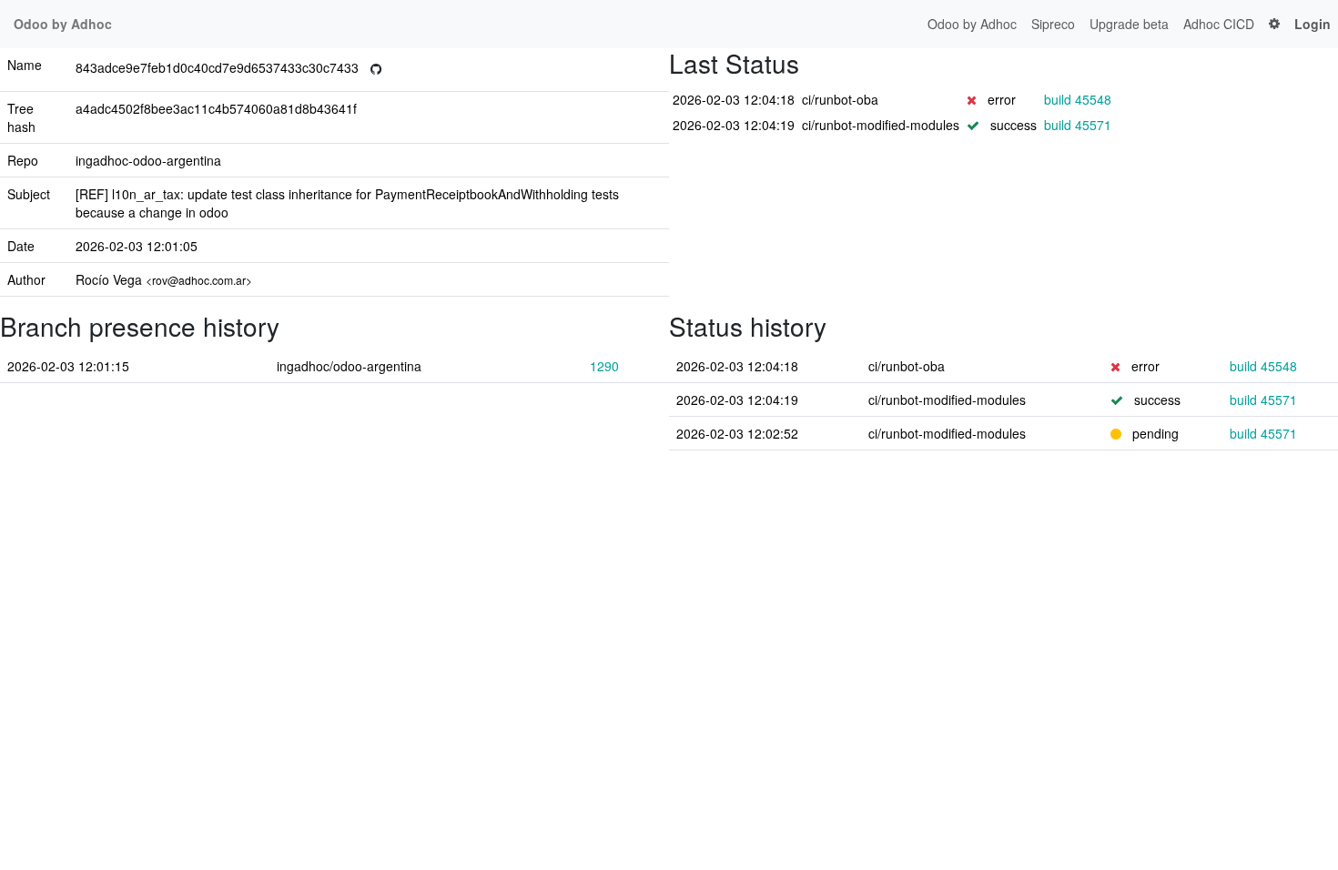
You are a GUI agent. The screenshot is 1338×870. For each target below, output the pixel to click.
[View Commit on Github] (376, 70)
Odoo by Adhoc (972, 24)
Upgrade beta (1129, 24)
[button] (1274, 24)
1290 (604, 366)
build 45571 (1077, 125)
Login (1312, 24)
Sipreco (1053, 24)
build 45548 (1077, 99)
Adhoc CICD (1218, 24)
